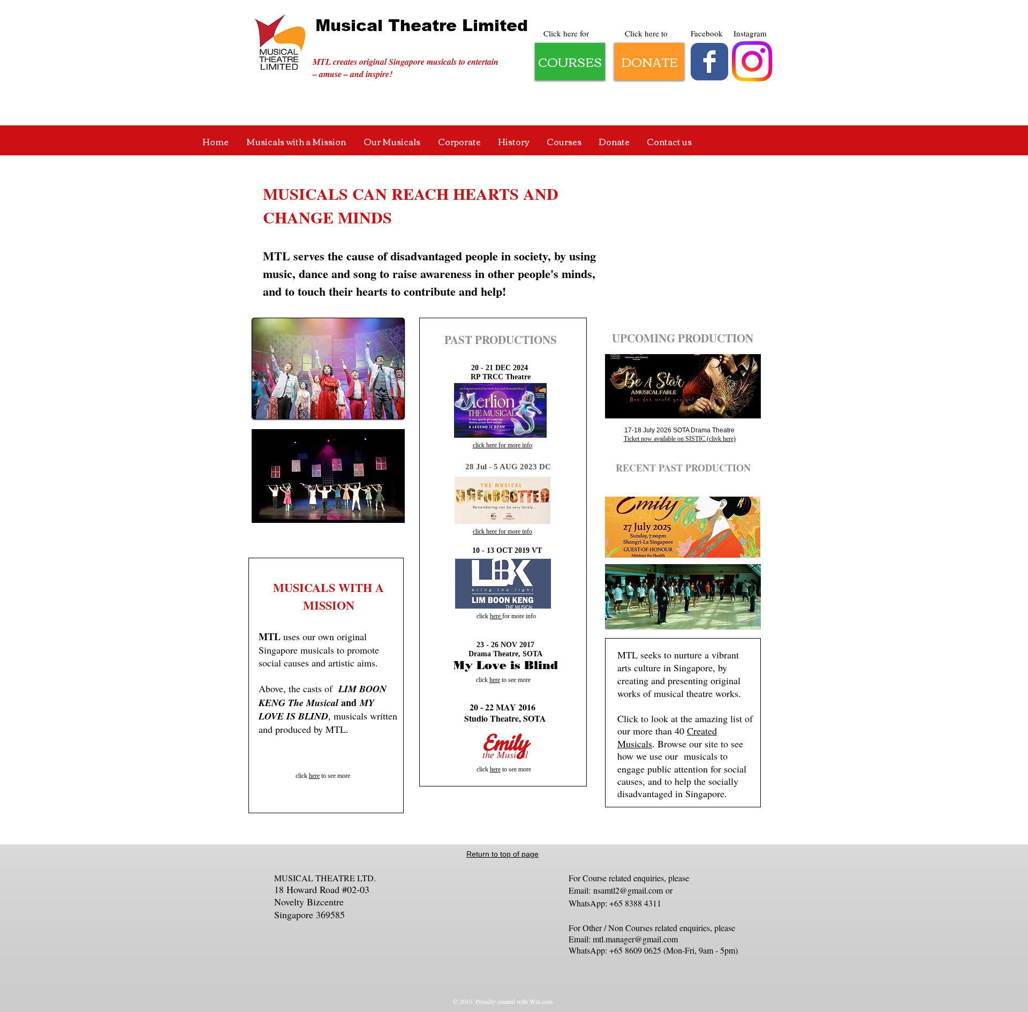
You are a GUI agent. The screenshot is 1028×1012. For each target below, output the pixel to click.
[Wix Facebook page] (709, 61)
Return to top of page (502, 854)
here (314, 775)
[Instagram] (752, 61)
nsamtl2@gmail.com (628, 890)
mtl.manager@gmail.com (635, 938)
